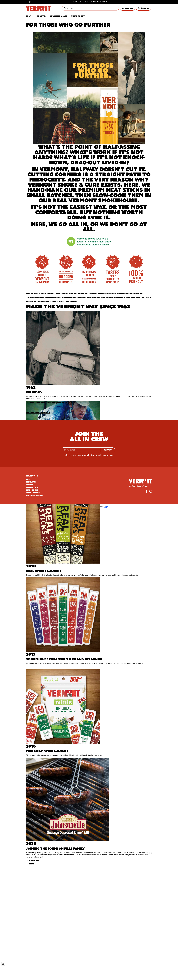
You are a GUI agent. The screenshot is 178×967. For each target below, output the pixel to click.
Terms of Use (32, 490)
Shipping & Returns (34, 495)
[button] (143, 8)
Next (31, 864)
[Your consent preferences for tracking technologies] (3, 964)
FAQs (28, 479)
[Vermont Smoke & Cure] (38, 8)
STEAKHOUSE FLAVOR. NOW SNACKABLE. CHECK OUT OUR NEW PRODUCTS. (89, 2)
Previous (34, 860)
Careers (29, 485)
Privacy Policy (33, 487)
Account (129, 8)
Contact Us (31, 482)
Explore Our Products (38, 412)
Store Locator (33, 493)
